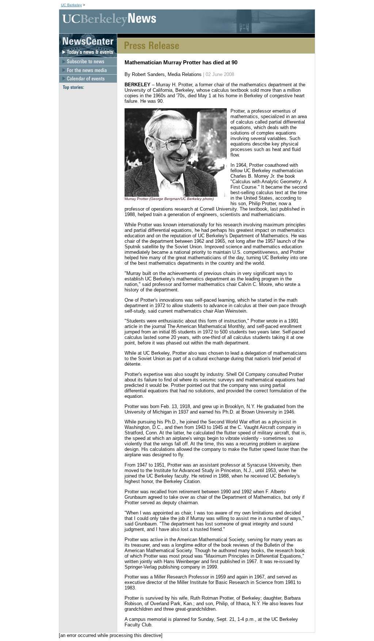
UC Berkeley (71, 5)
